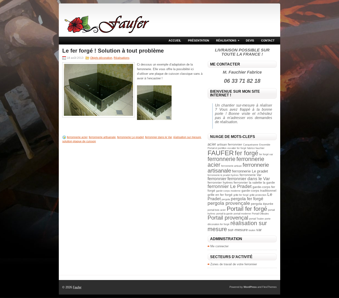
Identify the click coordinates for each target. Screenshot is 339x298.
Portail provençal (228, 218)
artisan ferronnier (229, 144)
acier (212, 144)
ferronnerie (221, 159)
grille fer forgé (241, 195)
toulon (252, 230)
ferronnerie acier (77, 137)
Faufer (77, 287)
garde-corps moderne (228, 190)
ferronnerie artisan (231, 165)
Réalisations (227, 40)
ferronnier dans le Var (158, 137)
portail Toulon (256, 218)
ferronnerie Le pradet (130, 137)
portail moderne (242, 213)
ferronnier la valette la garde (254, 182)
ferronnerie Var (251, 175)
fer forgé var (266, 154)
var (259, 230)
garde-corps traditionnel (258, 190)
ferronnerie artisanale (102, 137)
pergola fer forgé (247, 198)
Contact (267, 40)
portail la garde (224, 213)
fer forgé (246, 153)
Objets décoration (101, 58)
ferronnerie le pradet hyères (223, 175)
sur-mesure (238, 230)
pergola (226, 199)
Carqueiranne (250, 144)
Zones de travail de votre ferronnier (233, 264)
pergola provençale (229, 203)
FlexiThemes (269, 287)
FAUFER (221, 153)
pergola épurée (262, 204)
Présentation (198, 40)
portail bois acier (217, 210)
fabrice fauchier (256, 148)
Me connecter (219, 246)
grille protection (258, 195)
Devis (250, 40)
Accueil (175, 40)
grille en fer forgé (220, 195)
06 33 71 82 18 (242, 81)
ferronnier (217, 178)
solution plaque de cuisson (79, 141)
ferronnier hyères (220, 182)
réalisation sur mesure (187, 137)
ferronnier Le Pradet (230, 186)
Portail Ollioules (260, 213)
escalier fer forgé (236, 148)
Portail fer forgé (247, 208)
